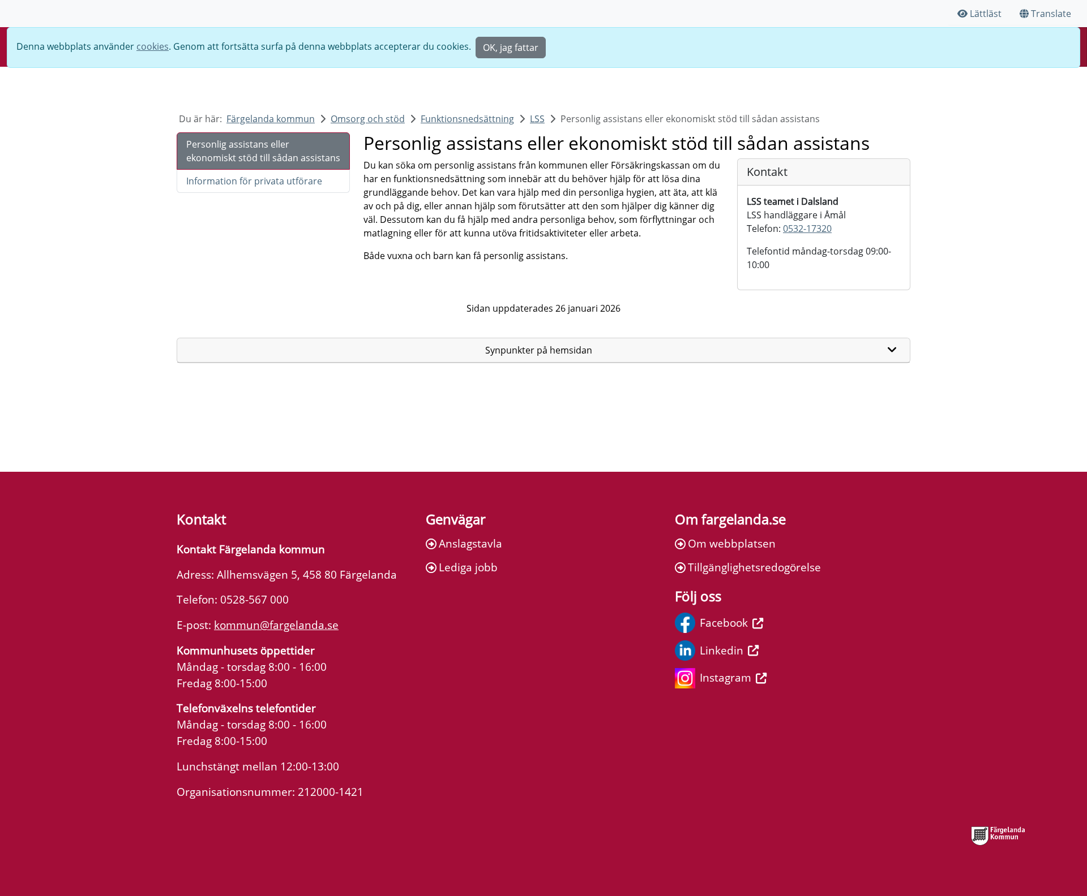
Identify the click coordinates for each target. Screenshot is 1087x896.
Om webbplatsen (732, 543)
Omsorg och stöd (368, 119)
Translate (1051, 13)
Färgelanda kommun (270, 119)
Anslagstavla (470, 543)
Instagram (725, 677)
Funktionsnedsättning (467, 119)
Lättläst (986, 13)
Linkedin (721, 650)
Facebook (724, 622)
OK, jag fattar (510, 47)
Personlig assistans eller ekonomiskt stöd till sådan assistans (263, 151)
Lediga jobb (468, 567)
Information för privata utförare (254, 181)
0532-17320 (807, 228)
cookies (152, 46)
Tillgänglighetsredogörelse (754, 567)
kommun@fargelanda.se (276, 624)
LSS (537, 119)
